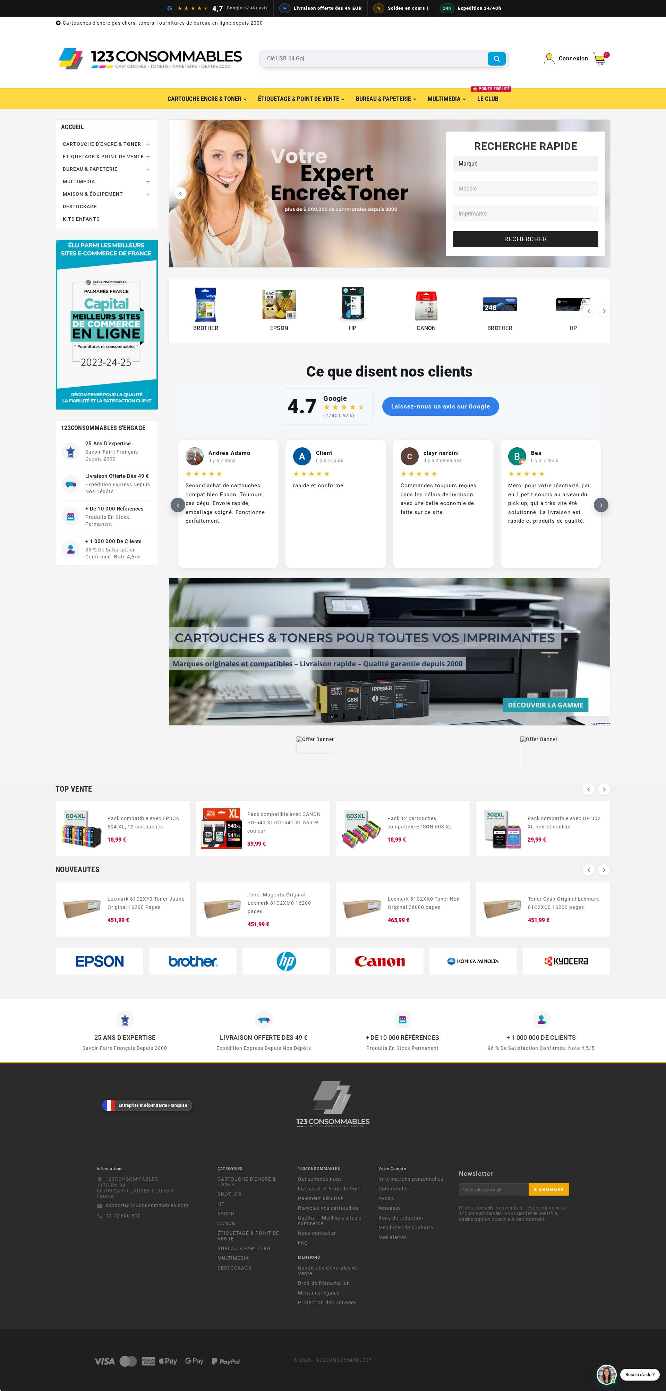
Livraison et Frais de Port (329, 1188)
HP (221, 1204)
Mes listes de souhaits (405, 1227)
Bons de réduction (400, 1218)
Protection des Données (327, 1302)
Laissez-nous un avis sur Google (440, 406)
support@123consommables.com (146, 1205)
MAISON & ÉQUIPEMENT (93, 194)
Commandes (393, 1188)
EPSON (226, 1213)
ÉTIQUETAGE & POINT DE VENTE (103, 156)
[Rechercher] (497, 59)
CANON (226, 1223)
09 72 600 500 (123, 1216)
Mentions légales (319, 1293)
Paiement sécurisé (320, 1198)
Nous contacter (317, 1233)
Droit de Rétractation (324, 1283)
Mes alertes (392, 1237)
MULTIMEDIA (79, 181)
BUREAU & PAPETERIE (90, 169)
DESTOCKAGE (80, 206)
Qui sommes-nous (320, 1179)
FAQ (303, 1243)
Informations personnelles (410, 1179)
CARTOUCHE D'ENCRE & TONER (102, 144)
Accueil (72, 126)
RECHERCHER (525, 239)
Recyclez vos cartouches (328, 1208)
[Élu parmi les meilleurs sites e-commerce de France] (107, 324)
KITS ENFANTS (81, 219)
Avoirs (386, 1198)
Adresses (389, 1208)
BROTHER (229, 1194)
